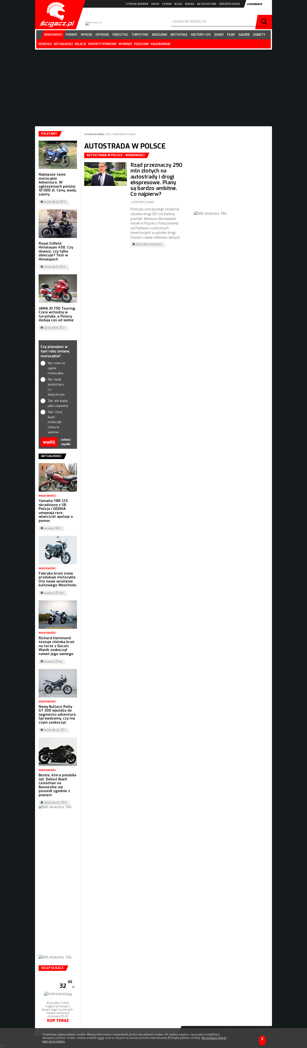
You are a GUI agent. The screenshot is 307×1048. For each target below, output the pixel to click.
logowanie (254, 4)
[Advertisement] (230, 183)
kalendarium (160, 44)
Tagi (108, 134)
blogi (178, 4)
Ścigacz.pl (55, 14)
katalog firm (206, 4)
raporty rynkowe (102, 44)
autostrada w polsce (124, 134)
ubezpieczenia (229, 4)
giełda (189, 4)
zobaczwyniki (66, 442)
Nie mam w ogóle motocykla (56, 368)
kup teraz (58, 1020)
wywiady (125, 44)
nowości (45, 44)
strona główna (137, 4)
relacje (80, 44)
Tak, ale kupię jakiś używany (58, 403)
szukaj (265, 22)
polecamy (141, 44)
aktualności (63, 44)
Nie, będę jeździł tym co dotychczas (56, 386)
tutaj (101, 1038)
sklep (155, 4)
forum (166, 4)
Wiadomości (47, 496)
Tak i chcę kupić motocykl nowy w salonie (55, 422)
